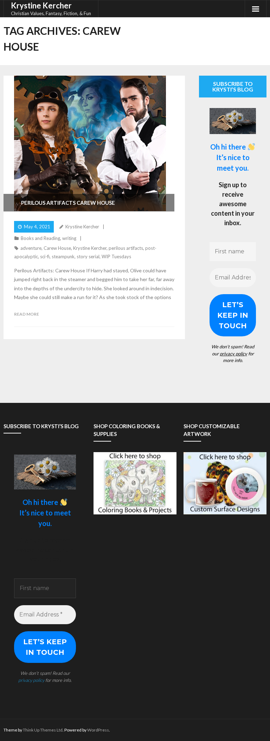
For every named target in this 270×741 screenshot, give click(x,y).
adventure (30, 248)
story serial (88, 256)
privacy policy (233, 353)
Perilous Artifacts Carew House (68, 203)
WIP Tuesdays (116, 256)
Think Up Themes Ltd (43, 730)
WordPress (98, 730)
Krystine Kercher (82, 226)
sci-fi (45, 256)
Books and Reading (40, 238)
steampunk (63, 256)
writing (69, 238)
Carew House (57, 248)
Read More (26, 314)
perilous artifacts (126, 248)
